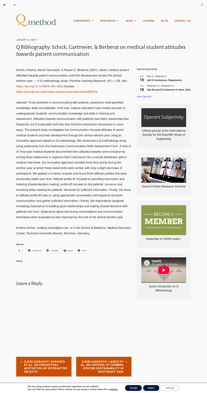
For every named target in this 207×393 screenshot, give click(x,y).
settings (113, 389)
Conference (81, 20)
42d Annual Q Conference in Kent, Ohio (169, 89)
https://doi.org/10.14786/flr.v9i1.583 (39, 86)
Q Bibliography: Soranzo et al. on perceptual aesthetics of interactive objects (45, 366)
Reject (151, 387)
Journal (149, 20)
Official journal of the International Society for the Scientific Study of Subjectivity (163, 134)
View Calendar (144, 96)
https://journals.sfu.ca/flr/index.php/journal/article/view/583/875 (56, 91)
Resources (108, 20)
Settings (169, 387)
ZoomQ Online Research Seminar (164, 186)
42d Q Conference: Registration (164, 80)
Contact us (182, 20)
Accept (133, 387)
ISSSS (129, 20)
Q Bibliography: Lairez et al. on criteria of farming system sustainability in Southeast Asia (102, 366)
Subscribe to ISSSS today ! (163, 238)
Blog (164, 20)
